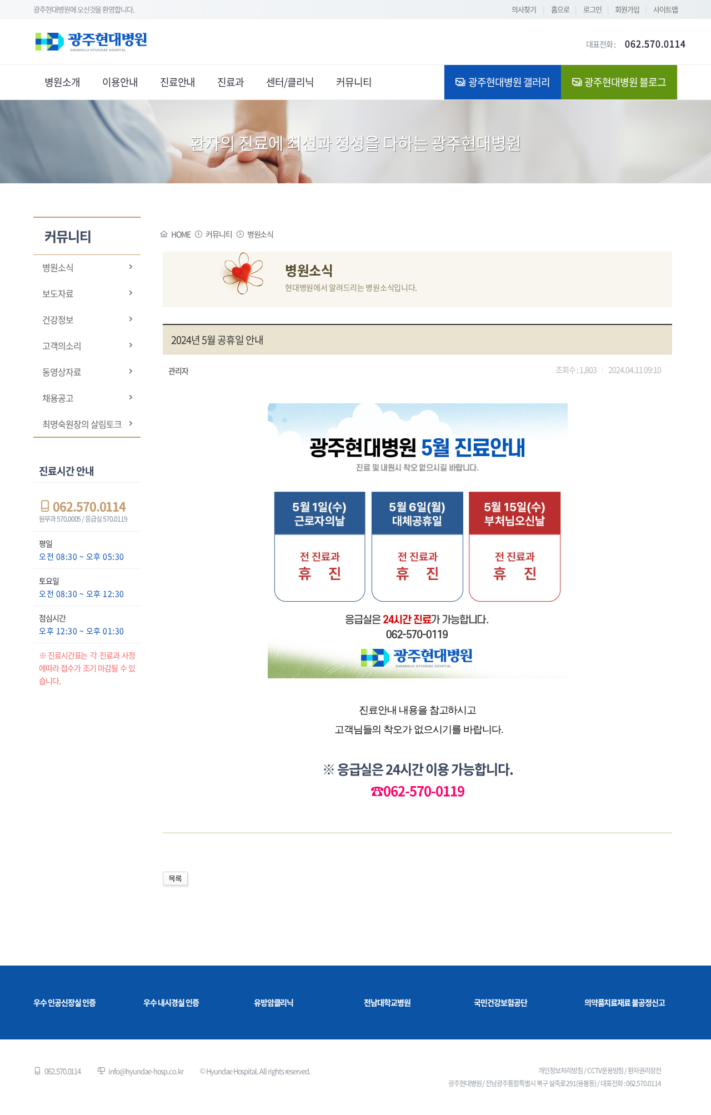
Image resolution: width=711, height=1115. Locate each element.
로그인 (592, 9)
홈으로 (560, 9)
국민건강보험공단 (500, 1002)
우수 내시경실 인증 (171, 1002)
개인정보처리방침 (560, 1071)
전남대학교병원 (387, 1002)
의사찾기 (524, 9)
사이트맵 (665, 9)
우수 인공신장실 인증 (64, 1002)
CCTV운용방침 (605, 1071)
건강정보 (57, 319)
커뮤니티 (219, 233)
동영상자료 (61, 371)
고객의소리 (61, 345)
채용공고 (57, 397)
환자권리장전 (644, 1071)
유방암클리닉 (274, 1002)
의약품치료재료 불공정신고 (624, 1002)
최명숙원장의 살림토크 (81, 424)
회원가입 (627, 9)
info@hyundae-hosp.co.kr (145, 1071)
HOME (181, 233)
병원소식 (57, 267)
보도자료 (57, 293)
